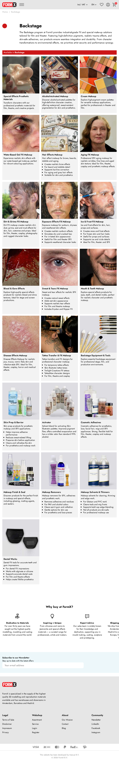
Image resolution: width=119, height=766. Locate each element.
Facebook (96, 728)
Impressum (7, 728)
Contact (65, 724)
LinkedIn (95, 724)
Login (34, 728)
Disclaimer (7, 724)
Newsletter (96, 719)
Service (35, 724)
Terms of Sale (8, 719)
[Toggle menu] (21, 4)
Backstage (15, 11)
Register (35, 732)
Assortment (37, 719)
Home (5, 11)
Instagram (96, 732)
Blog (64, 728)
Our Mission (67, 719)
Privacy (5, 732)
